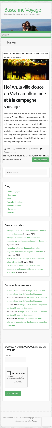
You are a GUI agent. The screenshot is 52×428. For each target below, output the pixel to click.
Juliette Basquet (14, 290)
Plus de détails (40, 159)
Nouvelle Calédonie (15, 202)
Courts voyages (13, 191)
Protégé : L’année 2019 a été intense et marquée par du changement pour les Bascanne (27, 322)
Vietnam (34, 149)
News (9, 198)
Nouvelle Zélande (14, 205)
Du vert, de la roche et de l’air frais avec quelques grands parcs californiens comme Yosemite (25, 269)
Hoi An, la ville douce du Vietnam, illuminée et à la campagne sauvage (25, 96)
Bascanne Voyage (22, 10)
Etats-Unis (11, 195)
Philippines (11, 209)
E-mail (8, 355)
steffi (9, 149)
